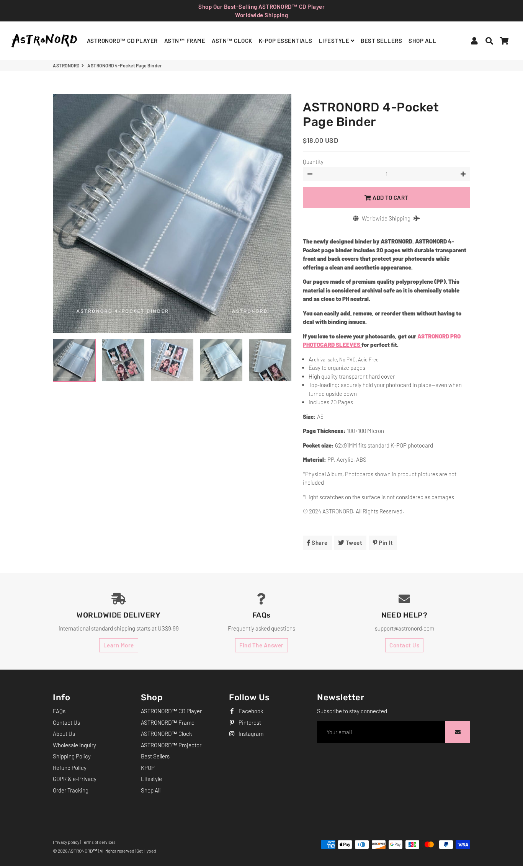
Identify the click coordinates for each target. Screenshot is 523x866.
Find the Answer (261, 645)
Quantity (313, 161)
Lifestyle (151, 778)
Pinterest (249, 722)
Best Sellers (155, 756)
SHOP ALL (422, 40)
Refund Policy (70, 767)
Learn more (118, 645)
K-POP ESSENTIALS (285, 40)
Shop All (150, 790)
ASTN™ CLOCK (232, 40)
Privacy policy (66, 842)
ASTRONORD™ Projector (171, 745)
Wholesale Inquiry (74, 745)
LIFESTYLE (335, 40)
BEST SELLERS (381, 40)
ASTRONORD (66, 65)
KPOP (148, 767)
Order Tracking (70, 790)
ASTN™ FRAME (185, 40)
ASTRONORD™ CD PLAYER (122, 40)
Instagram (250, 733)
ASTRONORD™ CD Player (171, 711)
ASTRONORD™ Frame (167, 722)
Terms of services (99, 842)
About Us (64, 733)
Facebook (250, 711)
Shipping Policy (72, 756)
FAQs (59, 711)
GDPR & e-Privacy (74, 778)
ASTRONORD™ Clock (166, 733)
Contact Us (404, 645)
